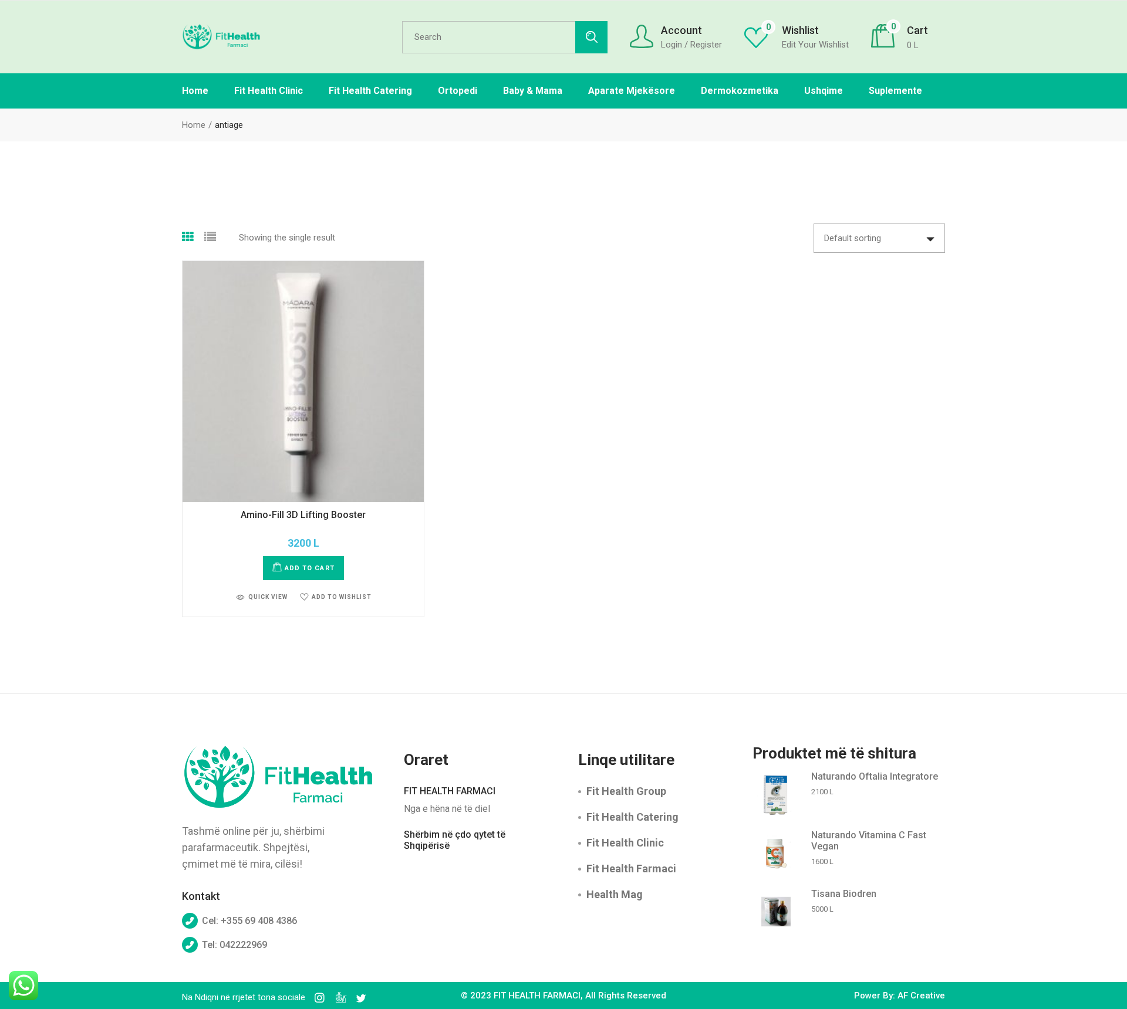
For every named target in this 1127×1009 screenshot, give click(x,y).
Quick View (268, 597)
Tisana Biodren (843, 893)
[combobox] (879, 238)
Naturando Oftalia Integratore (874, 776)
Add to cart (310, 568)
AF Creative (921, 995)
